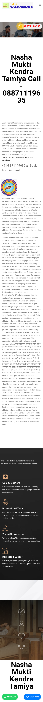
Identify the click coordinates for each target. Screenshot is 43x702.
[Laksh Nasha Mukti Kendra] (17, 5)
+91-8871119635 (14, 165)
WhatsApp (11, 697)
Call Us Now (33, 697)
